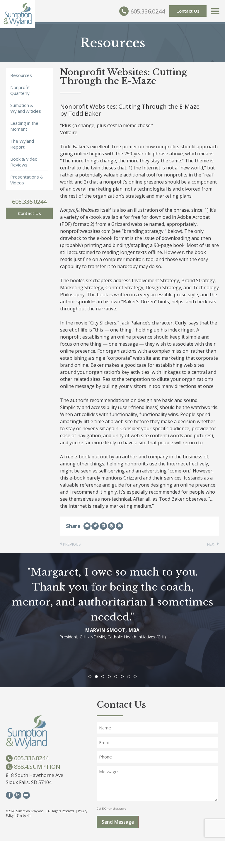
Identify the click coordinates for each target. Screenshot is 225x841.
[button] (215, 11)
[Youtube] (26, 795)
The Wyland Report (22, 144)
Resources (21, 75)
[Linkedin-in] (17, 795)
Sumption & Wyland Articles (25, 108)
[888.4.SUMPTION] (9, 766)
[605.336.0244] (124, 11)
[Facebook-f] (9, 795)
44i (29, 815)
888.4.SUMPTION (37, 767)
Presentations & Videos (26, 180)
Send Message (118, 822)
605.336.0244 (147, 11)
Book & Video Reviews (24, 162)
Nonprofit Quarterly (20, 90)
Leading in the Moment (24, 126)
